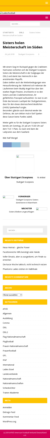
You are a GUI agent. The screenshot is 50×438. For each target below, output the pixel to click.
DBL (5, 327)
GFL (4, 355)
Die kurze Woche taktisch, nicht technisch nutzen (25, 264)
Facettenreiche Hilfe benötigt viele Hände (21, 252)
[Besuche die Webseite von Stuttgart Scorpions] (23, 186)
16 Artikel (41, 177)
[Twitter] (25, 9)
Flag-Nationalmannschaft (14, 336)
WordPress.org (9, 421)
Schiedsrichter (9, 388)
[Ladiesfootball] (7, 13)
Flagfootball (8, 341)
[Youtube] (30, 9)
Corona (6, 322)
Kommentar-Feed (11, 416)
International (8, 364)
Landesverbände (10, 374)
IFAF (5, 360)
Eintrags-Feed (9, 412)
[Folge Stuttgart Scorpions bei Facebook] (26, 186)
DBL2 (5, 332)
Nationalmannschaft (12, 378)
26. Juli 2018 (9, 54)
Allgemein (7, 313)
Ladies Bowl (8, 369)
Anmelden (7, 407)
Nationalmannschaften (13, 383)
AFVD (5, 309)
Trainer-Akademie (11, 392)
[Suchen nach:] (25, 24)
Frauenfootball (9, 350)
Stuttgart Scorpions (26, 54)
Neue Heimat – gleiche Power (16, 247)
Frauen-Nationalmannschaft (15, 346)
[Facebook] (19, 9)
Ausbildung (7, 318)
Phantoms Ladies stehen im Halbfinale (20, 269)
